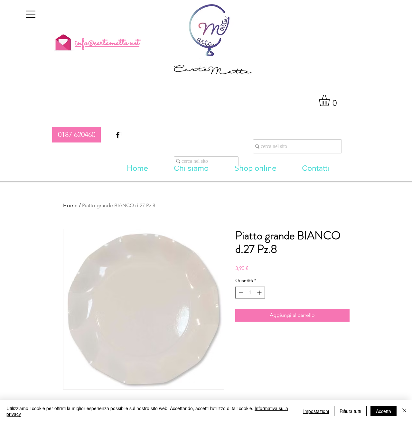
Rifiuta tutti (350, 411)
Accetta (383, 411)
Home (70, 205)
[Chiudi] (404, 411)
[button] (30, 14)
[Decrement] (240, 292)
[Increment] (260, 292)
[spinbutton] (250, 292)
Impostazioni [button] (316, 411)
